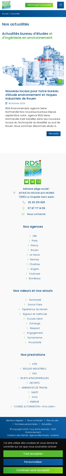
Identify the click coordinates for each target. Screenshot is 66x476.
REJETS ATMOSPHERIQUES (34, 378)
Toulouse (34, 273)
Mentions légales (14, 420)
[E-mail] (38, 181)
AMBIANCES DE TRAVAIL (35, 387)
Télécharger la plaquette (39, 5)
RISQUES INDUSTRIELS (34, 368)
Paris (35, 240)
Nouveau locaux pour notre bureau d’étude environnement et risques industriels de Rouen (31, 94)
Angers (34, 269)
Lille (35, 236)
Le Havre (35, 254)
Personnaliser (33, 462)
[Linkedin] (32, 181)
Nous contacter (35, 420)
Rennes (34, 259)
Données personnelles (26, 424)
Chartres (34, 264)
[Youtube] (26, 181)
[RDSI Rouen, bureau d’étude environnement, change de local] (33, 65)
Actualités (47, 424)
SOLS (35, 397)
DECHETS (35, 383)
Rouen (34, 250)
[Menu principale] (60, 5)
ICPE (34, 364)
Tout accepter (33, 454)
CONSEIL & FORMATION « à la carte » (35, 406)
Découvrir (53, 133)
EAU (34, 373)
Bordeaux (34, 278)
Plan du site (52, 420)
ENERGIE (34, 401)
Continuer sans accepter (33, 470)
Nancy (34, 245)
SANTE (34, 392)
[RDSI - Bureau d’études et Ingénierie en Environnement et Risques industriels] (6, 5)
